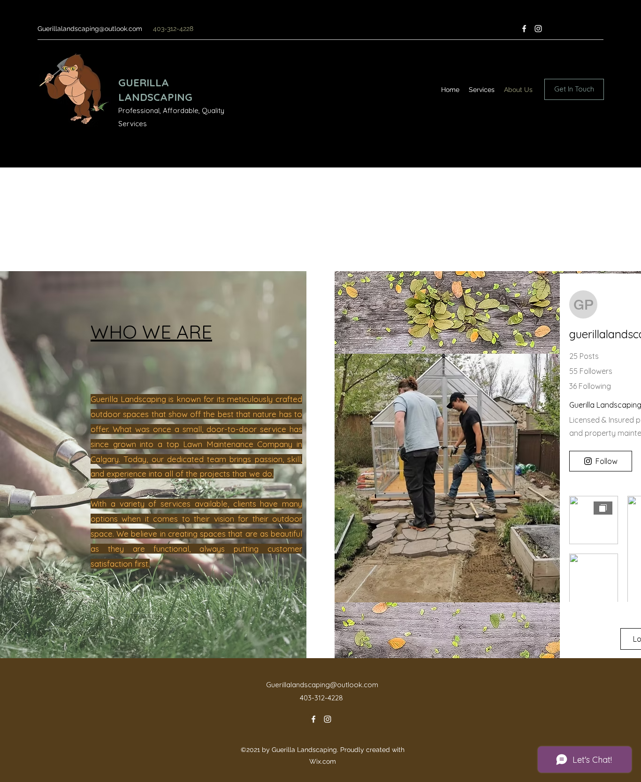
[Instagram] (538, 28)
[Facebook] (524, 28)
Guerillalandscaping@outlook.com (90, 28)
